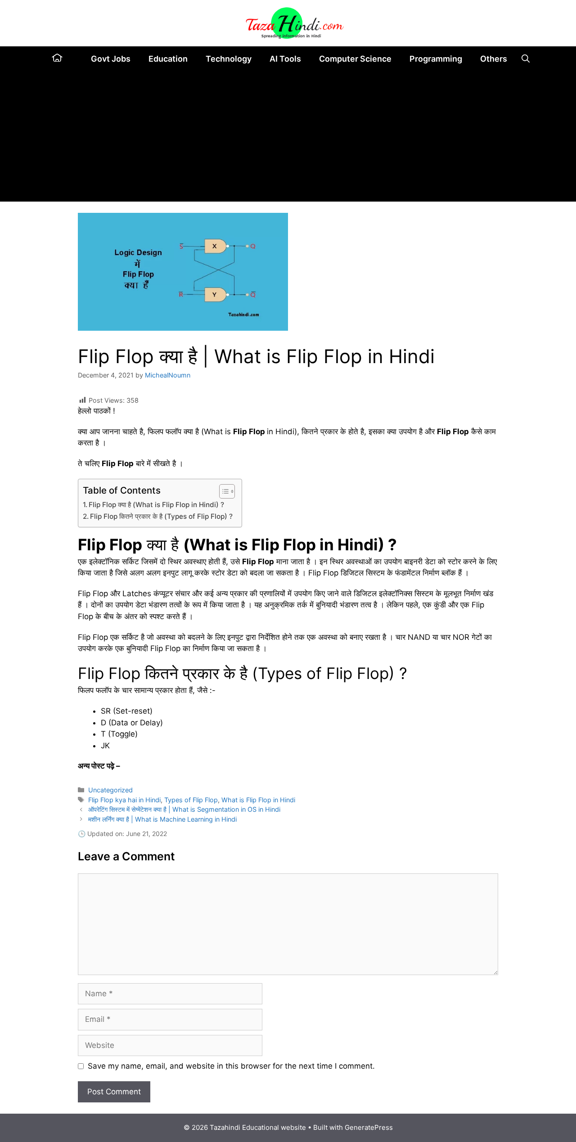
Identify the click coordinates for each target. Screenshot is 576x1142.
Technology (229, 58)
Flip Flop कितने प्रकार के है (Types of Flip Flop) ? (161, 516)
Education (168, 58)
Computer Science (355, 58)
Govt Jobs (110, 58)
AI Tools (285, 58)
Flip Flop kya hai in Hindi (124, 800)
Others (493, 58)
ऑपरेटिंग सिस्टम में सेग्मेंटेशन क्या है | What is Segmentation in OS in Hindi (184, 809)
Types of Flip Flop (191, 800)
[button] (525, 58)
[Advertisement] (288, 139)
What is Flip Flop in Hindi (258, 800)
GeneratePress (369, 1127)
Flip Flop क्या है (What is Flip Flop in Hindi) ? (156, 504)
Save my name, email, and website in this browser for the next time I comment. (231, 1065)
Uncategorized (110, 790)
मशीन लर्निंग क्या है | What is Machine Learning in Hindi (162, 819)
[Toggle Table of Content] (222, 491)
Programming (436, 58)
